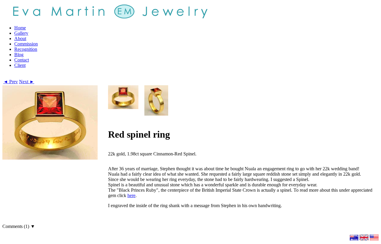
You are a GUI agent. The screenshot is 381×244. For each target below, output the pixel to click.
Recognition (25, 49)
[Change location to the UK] (364, 238)
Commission (26, 43)
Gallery (21, 33)
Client (20, 65)
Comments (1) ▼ (18, 226)
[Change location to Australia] (354, 238)
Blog (19, 54)
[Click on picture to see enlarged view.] (123, 97)
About (20, 38)
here (131, 195)
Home (20, 27)
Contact (21, 59)
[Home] (109, 10)
